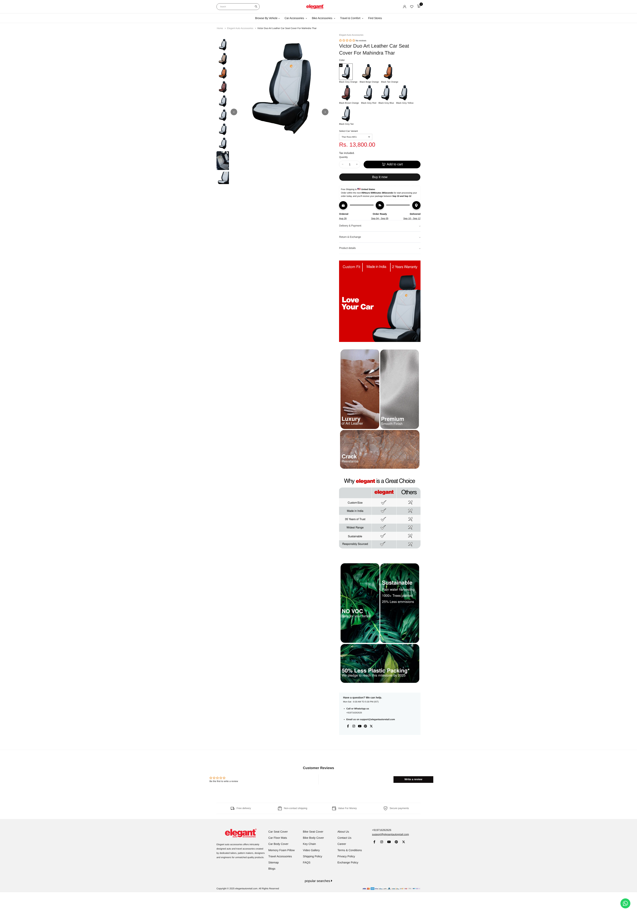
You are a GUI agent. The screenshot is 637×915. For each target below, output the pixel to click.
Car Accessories (294, 18)
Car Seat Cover (278, 831)
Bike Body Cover (313, 837)
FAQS (306, 862)
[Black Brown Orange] (349, 93)
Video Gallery (311, 850)
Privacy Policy (346, 856)
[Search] (256, 6)
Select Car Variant (348, 131)
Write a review (413, 779)
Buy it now (379, 177)
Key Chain (309, 844)
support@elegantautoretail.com (377, 719)
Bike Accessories (322, 18)
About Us (343, 831)
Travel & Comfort (350, 18)
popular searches (318, 881)
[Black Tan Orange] (389, 72)
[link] (374, 842)
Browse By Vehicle (266, 18)
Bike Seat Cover (313, 831)
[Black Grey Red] (368, 93)
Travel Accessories (280, 856)
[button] (347, 40)
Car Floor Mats (277, 837)
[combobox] (238, 6)
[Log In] (404, 6)
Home (220, 28)
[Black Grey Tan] (346, 114)
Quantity (343, 157)
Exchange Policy (347, 862)
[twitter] (403, 842)
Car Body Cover (278, 844)
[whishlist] (411, 6)
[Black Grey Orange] (348, 72)
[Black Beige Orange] (369, 72)
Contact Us (344, 837)
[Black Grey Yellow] (405, 93)
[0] (419, 6)
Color (342, 60)
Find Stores (375, 18)
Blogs (272, 868)
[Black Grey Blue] (386, 93)
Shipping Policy (312, 856)
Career (341, 844)
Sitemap (273, 862)
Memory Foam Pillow (281, 850)
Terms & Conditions (349, 850)
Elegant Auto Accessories (240, 28)
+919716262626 (354, 712)
